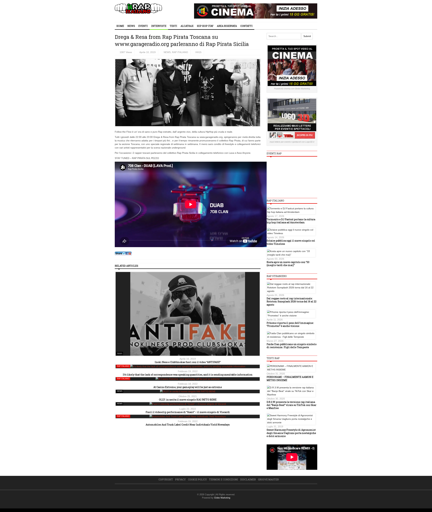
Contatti (246, 26)
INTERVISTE (158, 26)
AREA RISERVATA (227, 26)
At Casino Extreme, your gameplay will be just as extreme (187, 387)
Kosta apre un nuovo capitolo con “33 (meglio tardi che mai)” (288, 263)
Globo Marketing (222, 497)
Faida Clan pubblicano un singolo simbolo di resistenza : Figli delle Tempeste (292, 346)
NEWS (131, 26)
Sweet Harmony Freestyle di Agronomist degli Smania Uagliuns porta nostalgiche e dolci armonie (291, 433)
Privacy (180, 479)
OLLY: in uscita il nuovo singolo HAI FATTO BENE (188, 399)
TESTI (173, 26)
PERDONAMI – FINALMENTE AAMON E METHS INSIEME (290, 378)
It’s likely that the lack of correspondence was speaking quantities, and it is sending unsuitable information (187, 374)
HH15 (198, 52)
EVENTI (143, 26)
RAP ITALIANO (180, 52)
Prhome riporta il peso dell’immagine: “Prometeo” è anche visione (290, 324)
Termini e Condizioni (223, 479)
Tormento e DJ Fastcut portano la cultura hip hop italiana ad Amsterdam (291, 221)
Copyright (165, 479)
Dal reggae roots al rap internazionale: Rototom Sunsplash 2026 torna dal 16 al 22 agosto (291, 301)
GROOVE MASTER (268, 479)
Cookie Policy (197, 479)
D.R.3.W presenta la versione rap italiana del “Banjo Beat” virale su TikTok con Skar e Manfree (291, 405)
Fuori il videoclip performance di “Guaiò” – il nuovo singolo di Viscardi (188, 412)
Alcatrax (187, 26)
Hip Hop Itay (205, 26)
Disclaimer (248, 479)
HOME (120, 26)
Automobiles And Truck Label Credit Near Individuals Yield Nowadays (188, 424)
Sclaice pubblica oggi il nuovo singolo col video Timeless (291, 242)
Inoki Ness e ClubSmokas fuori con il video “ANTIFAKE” (188, 362)
